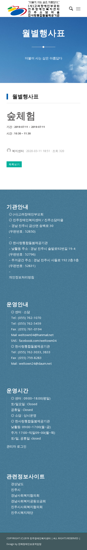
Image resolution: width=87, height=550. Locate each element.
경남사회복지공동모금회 (28, 501)
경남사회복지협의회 (25, 495)
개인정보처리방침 (21, 277)
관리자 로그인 (16, 446)
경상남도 (17, 484)
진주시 (15, 489)
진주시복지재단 (22, 512)
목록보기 (14, 164)
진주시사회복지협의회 (27, 507)
